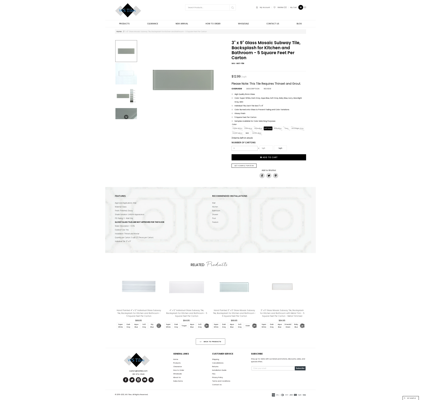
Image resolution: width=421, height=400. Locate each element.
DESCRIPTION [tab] (252, 88)
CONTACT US (272, 23)
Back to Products (212, 341)
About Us (177, 377)
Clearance (177, 366)
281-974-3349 (138, 374)
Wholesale (177, 374)
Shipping (215, 359)
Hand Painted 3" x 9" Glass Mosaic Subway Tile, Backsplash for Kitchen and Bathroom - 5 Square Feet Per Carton (234, 313)
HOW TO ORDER (213, 23)
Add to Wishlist (269, 170)
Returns (215, 366)
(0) (298, 7)
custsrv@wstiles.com (138, 371)
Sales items (178, 381)
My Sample (411, 398)
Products (177, 363)
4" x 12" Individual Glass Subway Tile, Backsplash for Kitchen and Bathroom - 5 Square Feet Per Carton (186, 313)
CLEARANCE (152, 23)
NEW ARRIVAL (182, 23)
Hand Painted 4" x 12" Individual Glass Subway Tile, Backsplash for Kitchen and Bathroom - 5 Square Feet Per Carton (139, 313)
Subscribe (300, 368)
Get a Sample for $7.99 (244, 166)
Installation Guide (219, 370)
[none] (126, 51)
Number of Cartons (244, 142)
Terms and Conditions (221, 381)
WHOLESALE (243, 23)
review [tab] (267, 88)
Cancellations (217, 363)
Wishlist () (282, 7)
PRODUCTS (124, 23)
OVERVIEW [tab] (237, 88)
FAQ (213, 374)
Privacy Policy (217, 377)
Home (119, 31)
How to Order (178, 370)
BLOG (299, 23)
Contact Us (217, 384)
